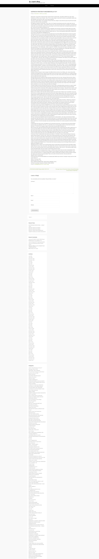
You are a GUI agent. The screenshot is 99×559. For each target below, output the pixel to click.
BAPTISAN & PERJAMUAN (33, 406)
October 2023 (31, 281)
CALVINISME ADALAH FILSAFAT (35, 435)
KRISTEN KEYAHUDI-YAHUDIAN (35, 539)
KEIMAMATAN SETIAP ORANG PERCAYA (36, 524)
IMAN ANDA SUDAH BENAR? (34, 491)
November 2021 (31, 302)
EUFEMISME (31, 454)
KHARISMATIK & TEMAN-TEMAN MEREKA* (37, 535)
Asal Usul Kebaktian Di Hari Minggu (35, 399)
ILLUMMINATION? (32, 490)
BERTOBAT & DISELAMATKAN (34, 419)
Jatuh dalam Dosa (32, 506)
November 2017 (31, 358)
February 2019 (31, 343)
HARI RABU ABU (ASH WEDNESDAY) (35, 477)
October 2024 (31, 270)
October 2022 (31, 290)
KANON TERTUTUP (32, 511)
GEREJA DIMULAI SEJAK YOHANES (35, 473)
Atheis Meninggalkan (32, 400)
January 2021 (31, 315)
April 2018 (30, 352)
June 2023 (30, 285)
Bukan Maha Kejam (32, 428)
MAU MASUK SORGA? (33, 557)
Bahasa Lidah (31, 402)
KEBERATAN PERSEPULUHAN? (34, 522)
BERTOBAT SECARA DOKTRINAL (35, 420)
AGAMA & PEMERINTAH (33, 379)
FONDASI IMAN (31, 465)
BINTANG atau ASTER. (33, 423)
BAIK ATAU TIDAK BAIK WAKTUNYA (35, 403)
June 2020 (30, 323)
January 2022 (31, 300)
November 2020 (31, 318)
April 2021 (30, 311)
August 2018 (31, 348)
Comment (33, 181)
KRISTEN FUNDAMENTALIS (34, 537)
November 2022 (31, 289)
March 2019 (31, 341)
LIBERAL (30, 547)
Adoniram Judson (32, 378)
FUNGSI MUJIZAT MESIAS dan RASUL (36, 469)
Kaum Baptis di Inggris (33, 518)
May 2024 (30, 274)
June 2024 (30, 273)
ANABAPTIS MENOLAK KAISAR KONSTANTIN (37, 231)
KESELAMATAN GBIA (32, 532)
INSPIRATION (31, 497)
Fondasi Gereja (31, 464)
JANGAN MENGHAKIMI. (33, 502)
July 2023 (30, 283)
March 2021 (31, 312)
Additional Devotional (32, 377)
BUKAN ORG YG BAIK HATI (34, 429)
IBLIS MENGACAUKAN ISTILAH (34, 489)
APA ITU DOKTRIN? (32, 394)
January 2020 (31, 329)
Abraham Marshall (32, 374)
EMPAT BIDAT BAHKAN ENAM (34, 453)
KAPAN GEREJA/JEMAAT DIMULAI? (35, 512)
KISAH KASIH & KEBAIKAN (33, 536)
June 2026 (30, 257)
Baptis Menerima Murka (33, 404)
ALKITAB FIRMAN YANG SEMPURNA (35, 387)
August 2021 (31, 306)
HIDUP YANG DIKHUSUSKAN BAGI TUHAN (36, 483)
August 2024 (31, 271)
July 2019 (30, 337)
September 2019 (32, 335)
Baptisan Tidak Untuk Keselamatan (35, 411)
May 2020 (30, 324)
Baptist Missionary (32, 412)
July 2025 (30, 261)
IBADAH (30, 485)
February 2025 (31, 265)
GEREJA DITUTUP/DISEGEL (34, 474)
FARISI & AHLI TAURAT (33, 460)
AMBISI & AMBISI (32, 391)
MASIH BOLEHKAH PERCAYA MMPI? (35, 556)
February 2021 (31, 314)
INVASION (30, 498)
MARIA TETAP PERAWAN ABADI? (35, 555)
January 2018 (31, 356)
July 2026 (30, 256)
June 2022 (30, 295)
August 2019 (31, 336)
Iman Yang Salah (32, 494)
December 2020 (31, 316)
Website (32, 204)
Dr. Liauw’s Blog (34, 1)
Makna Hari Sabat (34, 248)
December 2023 (31, 279)
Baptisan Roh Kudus (32, 407)
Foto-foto (52, 5)
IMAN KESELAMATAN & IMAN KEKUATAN (36, 493)
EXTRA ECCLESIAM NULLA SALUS (35, 456)
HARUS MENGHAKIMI (33, 479)
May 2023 (30, 286)
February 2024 (31, 278)
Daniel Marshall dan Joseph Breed (35, 441)
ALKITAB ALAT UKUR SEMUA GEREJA (36, 386)
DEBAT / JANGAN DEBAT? (33, 444)
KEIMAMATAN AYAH (32, 523)
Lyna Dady (45, 13)
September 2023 (32, 282)
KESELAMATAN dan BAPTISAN (34, 531)
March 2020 (31, 327)
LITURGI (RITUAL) (32, 548)
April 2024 (30, 275)
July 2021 (30, 307)
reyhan (30, 239)
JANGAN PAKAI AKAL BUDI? (34, 503)
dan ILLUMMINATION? (33, 440)
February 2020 (31, 328)
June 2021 (30, 308)
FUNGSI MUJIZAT (32, 468)
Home (46, 5)
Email (32, 200)
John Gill (30, 508)
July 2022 (30, 294)
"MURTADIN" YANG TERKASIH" (34, 370)
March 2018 (31, 353)
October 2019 (31, 333)
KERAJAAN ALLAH (32, 528)
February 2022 (31, 299)
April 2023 (30, 287)
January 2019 (31, 344)
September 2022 (32, 291)
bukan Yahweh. (31, 431)
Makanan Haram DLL (32, 551)
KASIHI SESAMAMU (32, 515)
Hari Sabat (30, 478)
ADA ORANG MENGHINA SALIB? (35, 375)
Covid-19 (30, 439)
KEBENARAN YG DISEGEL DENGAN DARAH (37, 520)
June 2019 (30, 339)
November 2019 (31, 332)
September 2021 (32, 304)
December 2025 (31, 258)
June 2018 (30, 349)
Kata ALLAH (31, 516)
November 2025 (31, 260)
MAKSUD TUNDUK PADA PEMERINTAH (36, 230)
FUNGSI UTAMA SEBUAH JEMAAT (35, 470)
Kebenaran (31, 519)
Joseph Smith (31, 510)
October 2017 (31, 360)
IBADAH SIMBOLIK (32, 486)
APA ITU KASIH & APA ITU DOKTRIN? (35, 395)
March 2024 (31, 277)
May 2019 (30, 340)
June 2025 (30, 262)
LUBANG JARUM (32, 549)
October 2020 (31, 319)
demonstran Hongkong (33, 445)
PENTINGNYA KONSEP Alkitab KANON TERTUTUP (39, 169)
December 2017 (31, 357)
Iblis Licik (30, 487)
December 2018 (31, 345)
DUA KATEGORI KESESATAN (34, 449)
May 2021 (30, 310)
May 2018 (30, 351)
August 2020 (31, 320)
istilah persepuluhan (32, 499)
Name (32, 195)
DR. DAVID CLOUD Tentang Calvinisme (36, 448)
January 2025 (31, 266)
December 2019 (31, 331)
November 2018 (31, 347)
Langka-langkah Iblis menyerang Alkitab (36, 543)
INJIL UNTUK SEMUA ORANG (34, 495)
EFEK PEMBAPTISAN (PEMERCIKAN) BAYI (36, 452)
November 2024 (31, 269)
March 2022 (31, 298)
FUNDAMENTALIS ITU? (38, 164)
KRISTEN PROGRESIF (33, 540)
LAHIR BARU (31, 541)
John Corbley (31, 507)
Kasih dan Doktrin (32, 514)
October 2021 (31, 303)
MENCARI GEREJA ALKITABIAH (34, 227)
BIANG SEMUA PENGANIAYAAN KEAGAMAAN (37, 421)
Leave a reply (46, 164)
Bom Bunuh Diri (31, 427)
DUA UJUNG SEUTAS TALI (33, 450)
